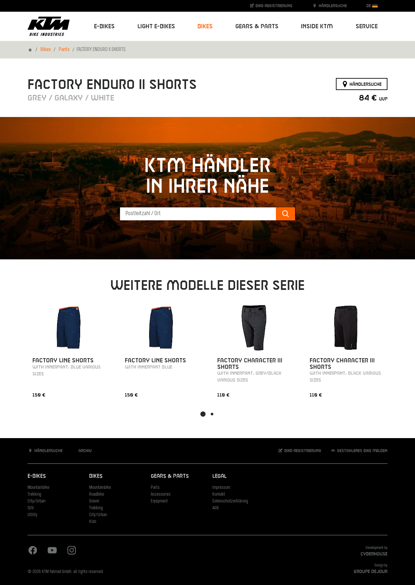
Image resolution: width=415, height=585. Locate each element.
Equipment (159, 501)
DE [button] (369, 5)
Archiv (84, 450)
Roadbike (96, 494)
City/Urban (36, 501)
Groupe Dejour (370, 572)
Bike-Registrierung (273, 5)
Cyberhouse (374, 554)
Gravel (94, 501)
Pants (64, 49)
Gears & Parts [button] (257, 26)
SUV (31, 508)
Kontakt (218, 494)
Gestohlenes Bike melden (361, 450)
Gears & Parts (170, 476)
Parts (155, 487)
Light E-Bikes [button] (156, 26)
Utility (32, 515)
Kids (92, 521)
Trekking (34, 494)
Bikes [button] (205, 26)
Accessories (161, 494)
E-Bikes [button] (104, 26)
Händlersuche (332, 5)
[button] (203, 414)
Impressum (221, 487)
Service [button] (367, 26)
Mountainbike (38, 487)
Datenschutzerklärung (230, 501)
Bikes (46, 49)
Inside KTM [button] (317, 26)
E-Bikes (37, 476)
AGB (215, 508)
